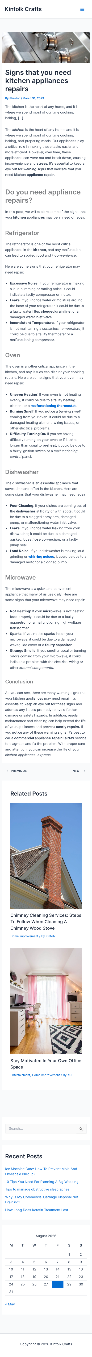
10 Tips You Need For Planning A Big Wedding (42, 1182)
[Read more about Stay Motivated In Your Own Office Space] (45, 1001)
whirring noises (41, 556)
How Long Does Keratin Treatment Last (36, 1210)
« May (10, 1304)
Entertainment (20, 1075)
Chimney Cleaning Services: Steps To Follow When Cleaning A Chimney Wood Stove (45, 922)
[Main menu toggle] (82, 9)
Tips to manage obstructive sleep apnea (37, 1189)
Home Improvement (24, 936)
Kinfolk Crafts (23, 9)
